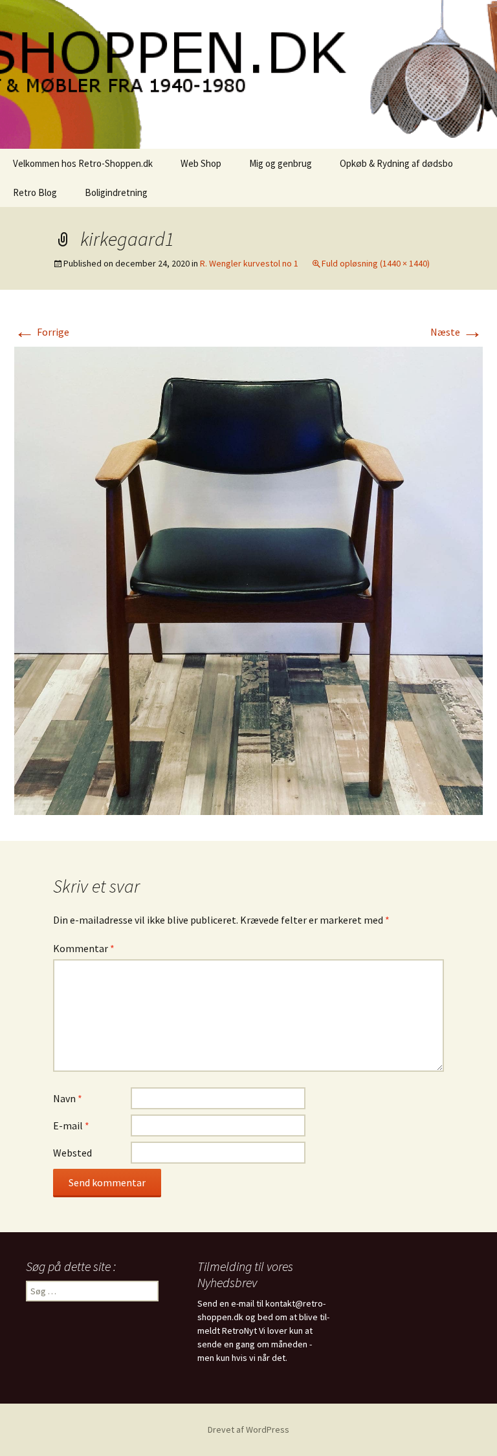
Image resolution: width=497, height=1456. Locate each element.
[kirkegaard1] (248, 579)
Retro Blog (35, 192)
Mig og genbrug (280, 163)
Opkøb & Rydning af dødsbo (396, 163)
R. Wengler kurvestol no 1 (249, 263)
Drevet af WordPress (248, 1429)
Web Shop (201, 163)
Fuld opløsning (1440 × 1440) (376, 263)
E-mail (71, 1125)
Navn (67, 1098)
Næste (456, 331)
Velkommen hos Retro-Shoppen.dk (83, 163)
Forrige (41, 331)
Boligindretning (116, 192)
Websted (72, 1152)
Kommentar (84, 948)
